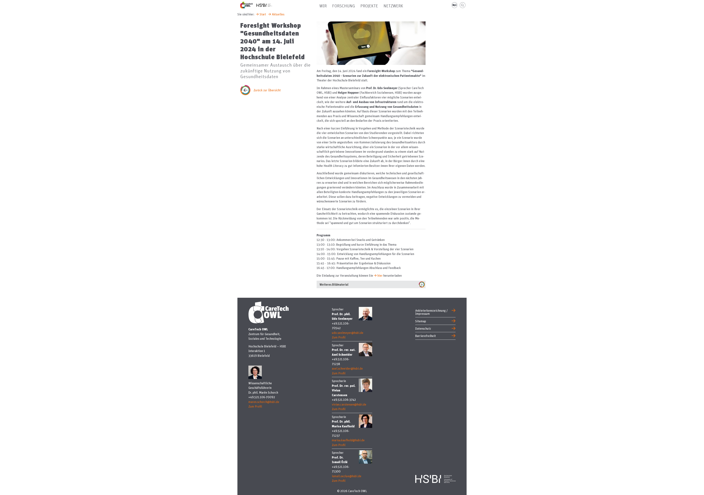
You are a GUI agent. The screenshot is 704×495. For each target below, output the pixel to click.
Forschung (343, 6)
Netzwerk (393, 6)
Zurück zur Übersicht (267, 90)
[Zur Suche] (463, 5)
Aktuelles (278, 14)
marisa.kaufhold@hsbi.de (348, 440)
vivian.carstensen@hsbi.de (349, 404)
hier (380, 275)
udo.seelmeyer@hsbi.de (347, 333)
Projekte (369, 6)
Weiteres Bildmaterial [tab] (334, 284)
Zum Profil (255, 406)
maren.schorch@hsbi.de (263, 402)
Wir (323, 6)
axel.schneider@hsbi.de (347, 368)
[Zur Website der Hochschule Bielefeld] (435, 478)
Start (263, 14)
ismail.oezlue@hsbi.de (346, 476)
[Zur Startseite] (248, 5)
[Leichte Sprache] (454, 5)
